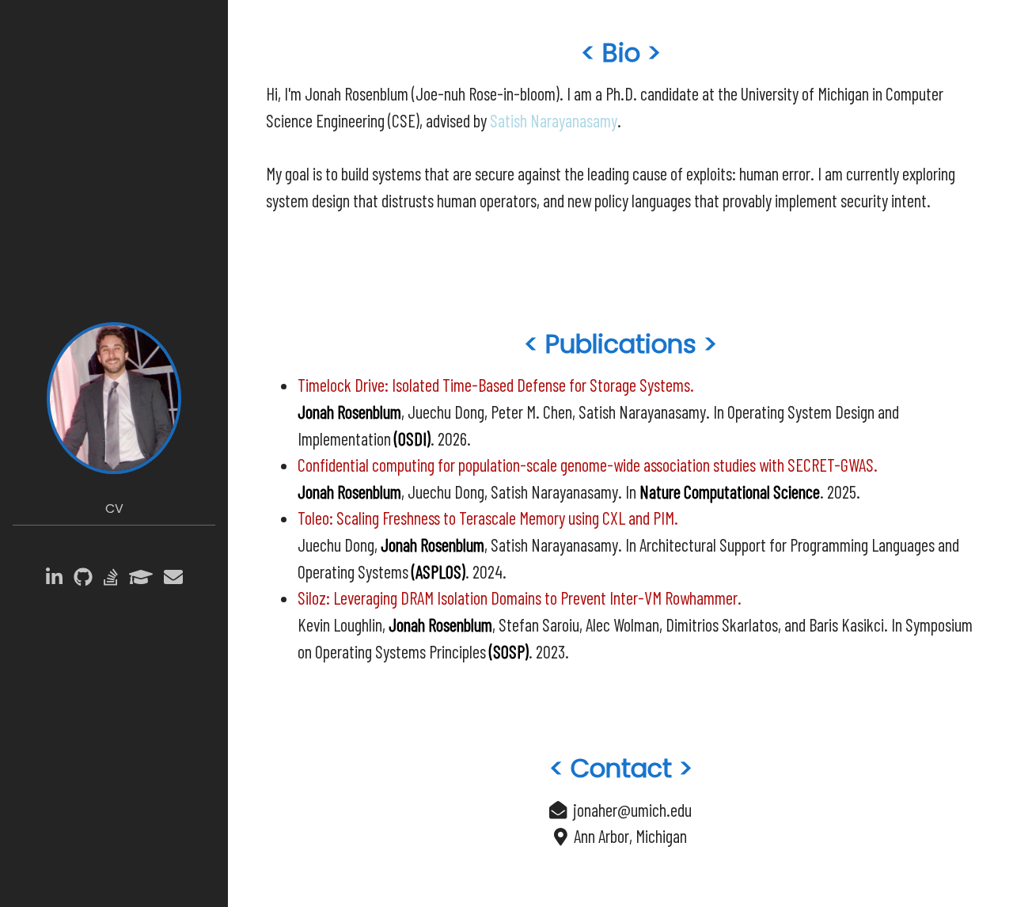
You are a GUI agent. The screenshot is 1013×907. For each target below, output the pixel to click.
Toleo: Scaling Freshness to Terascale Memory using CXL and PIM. (488, 517)
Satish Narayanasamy (553, 120)
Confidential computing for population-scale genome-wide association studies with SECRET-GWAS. (588, 464)
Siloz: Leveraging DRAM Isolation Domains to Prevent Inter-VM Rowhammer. (520, 597)
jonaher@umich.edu (632, 809)
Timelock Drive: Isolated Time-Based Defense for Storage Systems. (496, 384)
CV (114, 508)
